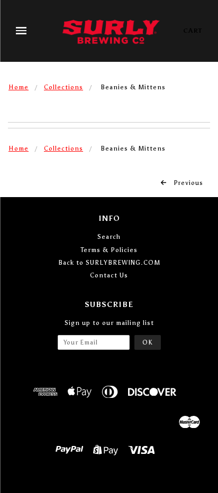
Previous (187, 183)
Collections (63, 87)
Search (109, 236)
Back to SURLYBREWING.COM (109, 262)
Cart (192, 30)
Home (18, 87)
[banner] (111, 31)
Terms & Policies (109, 250)
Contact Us (109, 275)
